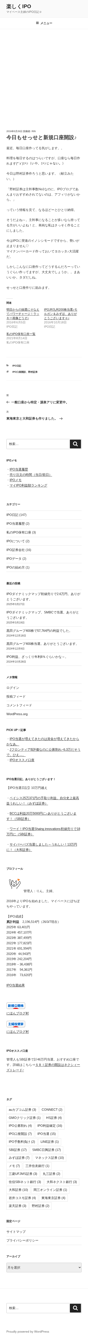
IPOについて (15, 541)
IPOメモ (16, 480)
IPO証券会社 (15, 550)
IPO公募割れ (20, 1125)
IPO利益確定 (49, 1125)
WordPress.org (17, 714)
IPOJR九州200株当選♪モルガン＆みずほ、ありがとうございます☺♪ (60, 314)
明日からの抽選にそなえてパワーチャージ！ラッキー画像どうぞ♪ (22, 314)
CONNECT (52, 1109)
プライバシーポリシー (22, 1240)
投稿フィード (16, 696)
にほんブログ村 (17, 1013)
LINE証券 (50, 1141)
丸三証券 (51, 1174)
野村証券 (33, 372)
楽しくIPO (18, 6)
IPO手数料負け (22, 1141)
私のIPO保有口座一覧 (20, 334)
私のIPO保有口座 (18, 532)
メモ (14, 1166)
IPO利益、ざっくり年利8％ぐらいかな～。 (37, 656)
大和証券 (18, 1190)
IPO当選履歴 (19, 469)
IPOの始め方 (15, 567)
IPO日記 (16, 365)
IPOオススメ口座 (22, 760)
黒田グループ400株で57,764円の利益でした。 (39, 630)
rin (34, 131)
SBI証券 (18, 1150)
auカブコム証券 (22, 1109)
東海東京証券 (53, 1198)
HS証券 (54, 1118)
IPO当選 (46, 1134)
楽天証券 (17, 1206)
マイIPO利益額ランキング (28, 485)
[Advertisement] (44, 75)
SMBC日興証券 (46, 1150)
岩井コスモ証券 (22, 1198)
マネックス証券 (49, 1157)
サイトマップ (16, 1231)
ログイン (12, 687)
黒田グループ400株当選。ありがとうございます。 (42, 643)
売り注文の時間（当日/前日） (31, 474)
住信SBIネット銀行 (25, 1182)
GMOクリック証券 (25, 1118)
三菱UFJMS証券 (23, 1174)
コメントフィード (19, 705)
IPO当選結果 (15, 985)
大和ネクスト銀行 (62, 1182)
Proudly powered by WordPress (27, 1331)
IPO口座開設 (19, 372)
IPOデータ (14, 558)
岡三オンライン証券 (50, 1190)
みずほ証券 (19, 1157)
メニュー (46, 23)
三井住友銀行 (37, 1166)
